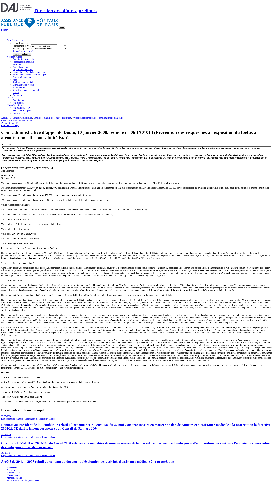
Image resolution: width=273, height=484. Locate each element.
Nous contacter (13, 473)
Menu (62, 27)
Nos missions (18, 103)
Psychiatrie (17, 95)
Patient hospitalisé (21, 67)
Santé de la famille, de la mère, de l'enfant (52, 118)
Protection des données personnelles (23, 480)
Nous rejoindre (13, 475)
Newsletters (12, 467)
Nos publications (14, 105)
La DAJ (10, 97)
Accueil (4, 118)
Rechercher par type (22, 46)
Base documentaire (15, 40)
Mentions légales (14, 478)
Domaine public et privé (23, 85)
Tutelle (16, 92)
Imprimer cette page (10, 125)
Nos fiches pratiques (22, 110)
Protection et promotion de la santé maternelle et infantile (98, 118)
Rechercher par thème (22, 48)
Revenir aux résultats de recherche (16, 120)
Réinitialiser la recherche (24, 51)
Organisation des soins (23, 69)
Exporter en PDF (11, 123)
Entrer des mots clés (21, 43)
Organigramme (19, 100)
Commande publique (22, 77)
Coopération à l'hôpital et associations (29, 72)
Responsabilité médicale (23, 62)
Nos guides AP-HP (21, 108)
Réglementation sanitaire (24, 82)
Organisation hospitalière (24, 59)
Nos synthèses (19, 113)
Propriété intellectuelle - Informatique (29, 74)
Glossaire (11, 470)
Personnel (17, 64)
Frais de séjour (19, 87)
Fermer (4, 30)
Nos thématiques (14, 57)
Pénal (15, 80)
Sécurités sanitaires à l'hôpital (26, 90)
